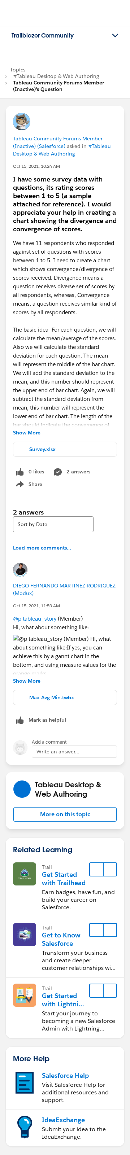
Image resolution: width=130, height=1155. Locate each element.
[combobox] (53, 524)
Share (28, 485)
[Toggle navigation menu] (115, 36)
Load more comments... (42, 547)
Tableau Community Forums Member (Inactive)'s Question (58, 85)
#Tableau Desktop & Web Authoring (56, 76)
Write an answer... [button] (57, 751)
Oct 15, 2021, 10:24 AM (36, 166)
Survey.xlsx (42, 449)
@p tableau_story (34, 618)
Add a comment (49, 742)
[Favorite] (96, 869)
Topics (17, 69)
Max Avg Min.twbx (51, 697)
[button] (65, 814)
